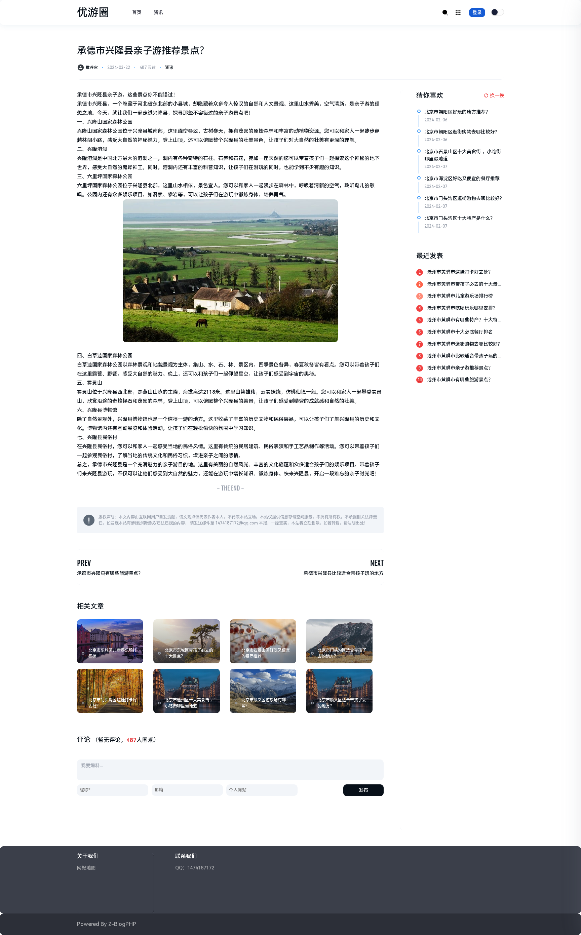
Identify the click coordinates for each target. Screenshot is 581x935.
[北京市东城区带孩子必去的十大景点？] (186, 641)
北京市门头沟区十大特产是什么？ (459, 218)
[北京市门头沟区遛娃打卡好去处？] (110, 691)
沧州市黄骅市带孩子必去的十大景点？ (462, 284)
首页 (137, 12)
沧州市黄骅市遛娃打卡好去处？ (460, 272)
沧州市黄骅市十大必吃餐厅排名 (460, 332)
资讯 (158, 12)
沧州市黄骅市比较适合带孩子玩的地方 (464, 356)
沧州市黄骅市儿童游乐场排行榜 (460, 296)
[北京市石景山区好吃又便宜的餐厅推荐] (263, 641)
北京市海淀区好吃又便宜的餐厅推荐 (462, 178)
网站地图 (86, 867)
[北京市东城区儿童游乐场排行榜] (110, 641)
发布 (363, 790)
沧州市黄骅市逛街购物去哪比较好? (463, 344)
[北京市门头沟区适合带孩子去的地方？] (339, 641)
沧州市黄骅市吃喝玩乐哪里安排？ (462, 308)
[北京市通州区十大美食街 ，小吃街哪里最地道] (186, 691)
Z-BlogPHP (122, 924)
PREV (84, 563)
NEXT (377, 563)
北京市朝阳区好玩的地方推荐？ (457, 112)
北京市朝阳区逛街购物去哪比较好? (460, 131)
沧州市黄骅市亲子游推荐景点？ (460, 368)
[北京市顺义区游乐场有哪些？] (263, 691)
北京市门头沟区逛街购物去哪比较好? (463, 198)
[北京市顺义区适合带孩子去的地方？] (339, 691)
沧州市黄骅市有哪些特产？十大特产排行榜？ (464, 320)
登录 (477, 12)
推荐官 (92, 67)
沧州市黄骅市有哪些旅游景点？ (460, 379)
